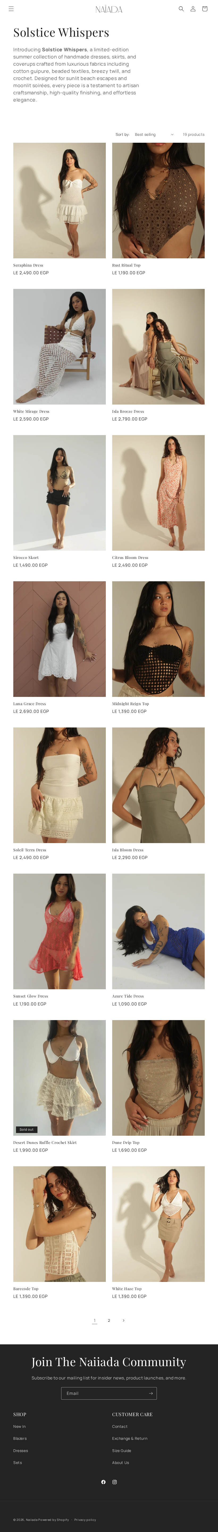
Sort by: (123, 134)
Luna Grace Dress (29, 703)
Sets (17, 1462)
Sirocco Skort (26, 557)
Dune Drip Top (126, 1142)
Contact (120, 1426)
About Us (120, 1462)
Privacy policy (85, 1520)
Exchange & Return (129, 1438)
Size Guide (121, 1450)
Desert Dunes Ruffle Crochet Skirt (45, 1142)
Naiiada (32, 1520)
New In (19, 1426)
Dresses (20, 1450)
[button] (11, 9)
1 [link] (95, 1320)
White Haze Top (126, 1288)
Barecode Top (26, 1288)
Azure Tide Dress (128, 996)
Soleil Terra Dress (29, 850)
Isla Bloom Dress (128, 850)
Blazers (20, 1438)
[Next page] (123, 1320)
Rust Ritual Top (126, 265)
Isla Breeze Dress (128, 411)
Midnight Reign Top (130, 703)
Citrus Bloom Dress (130, 557)
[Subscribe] (151, 1393)
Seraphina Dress (28, 265)
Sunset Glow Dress (30, 996)
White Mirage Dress (31, 411)
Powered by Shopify (53, 1520)
